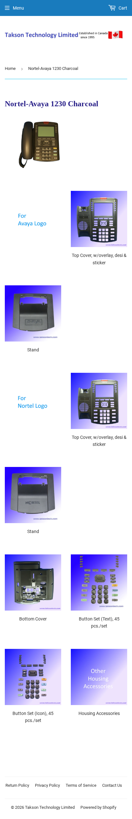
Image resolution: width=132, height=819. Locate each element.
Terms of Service (81, 785)
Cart (122, 8)
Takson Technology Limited (50, 807)
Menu (18, 8)
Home (10, 68)
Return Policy (17, 785)
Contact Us (112, 785)
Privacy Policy (47, 785)
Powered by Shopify (98, 807)
